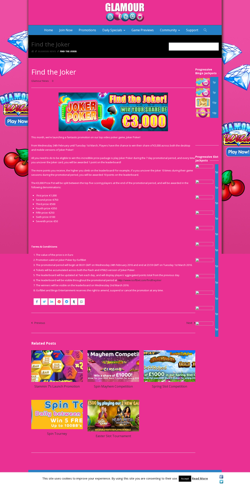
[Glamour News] (47, 51)
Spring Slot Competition (169, 386)
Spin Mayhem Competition (113, 386)
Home (48, 30)
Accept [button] (185, 478)
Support (192, 30)
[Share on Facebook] (37, 302)
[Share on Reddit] (66, 302)
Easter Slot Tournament (113, 436)
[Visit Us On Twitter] (221, 481)
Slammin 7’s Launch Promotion (57, 386)
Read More (200, 478)
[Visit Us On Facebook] (221, 476)
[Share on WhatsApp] (81, 302)
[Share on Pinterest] (59, 302)
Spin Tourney (57, 433)
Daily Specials (112, 30)
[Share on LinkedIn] (52, 302)
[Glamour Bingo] (125, 12)
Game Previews (142, 30)
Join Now (65, 30)
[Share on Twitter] (44, 302)
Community (168, 30)
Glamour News (40, 81)
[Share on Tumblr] (74, 302)
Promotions (87, 30)
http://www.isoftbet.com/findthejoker (140, 280)
